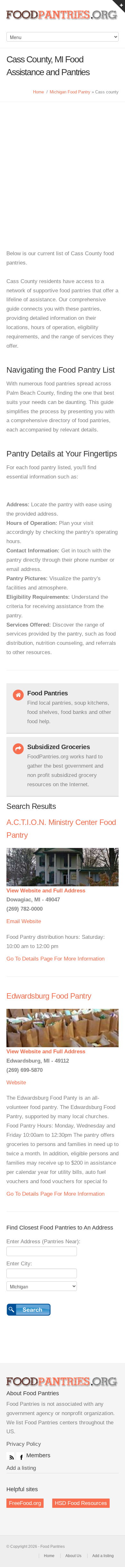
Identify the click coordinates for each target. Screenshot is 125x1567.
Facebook (20, 1456)
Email (13, 921)
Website (31, 921)
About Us (73, 1556)
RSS (10, 1456)
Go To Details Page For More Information (55, 959)
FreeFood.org (25, 1503)
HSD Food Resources (81, 1503)
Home (38, 92)
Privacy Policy (23, 1444)
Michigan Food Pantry (70, 92)
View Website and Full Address (45, 891)
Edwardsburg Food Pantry (48, 996)
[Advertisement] (62, 167)
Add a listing (21, 1468)
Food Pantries (62, 19)
